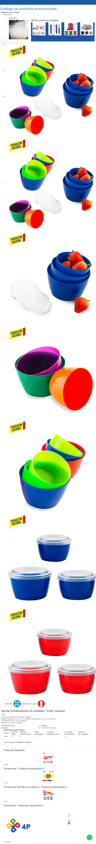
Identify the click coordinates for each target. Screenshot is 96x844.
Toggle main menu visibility (10, 12)
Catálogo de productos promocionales (28, 8)
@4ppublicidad (74, 821)
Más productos (35, 40)
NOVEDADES (8, 15)
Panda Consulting (52, 810)
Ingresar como (4, 2)
